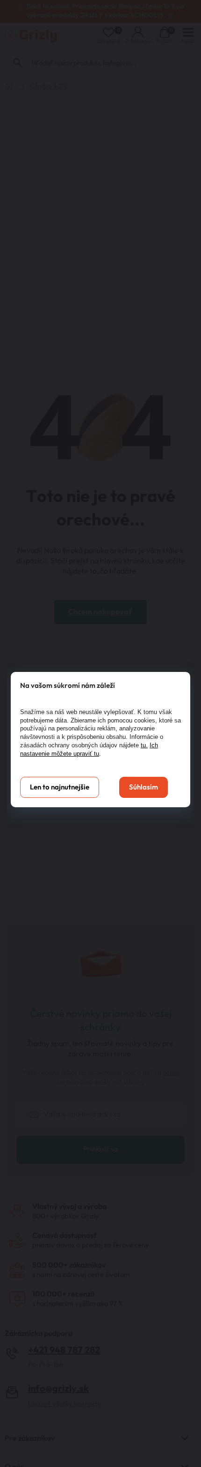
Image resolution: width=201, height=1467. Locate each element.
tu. (144, 745)
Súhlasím (143, 787)
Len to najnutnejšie (59, 787)
